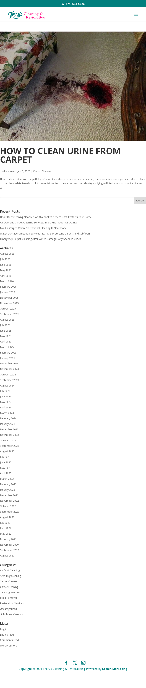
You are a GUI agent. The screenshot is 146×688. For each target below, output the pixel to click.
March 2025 (7, 347)
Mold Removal (8, 597)
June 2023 (5, 462)
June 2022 (5, 528)
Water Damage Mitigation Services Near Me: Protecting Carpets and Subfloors (45, 233)
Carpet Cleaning (42, 171)
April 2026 (5, 275)
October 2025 (8, 308)
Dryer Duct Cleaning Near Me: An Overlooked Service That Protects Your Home (46, 217)
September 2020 (9, 550)
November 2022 (9, 500)
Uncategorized (8, 608)
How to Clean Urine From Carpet (60, 155)
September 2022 (9, 511)
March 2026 (7, 281)
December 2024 (9, 363)
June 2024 (5, 396)
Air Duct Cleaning (10, 570)
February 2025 (8, 352)
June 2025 (5, 330)
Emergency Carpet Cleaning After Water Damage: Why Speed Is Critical (41, 239)
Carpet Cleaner (8, 581)
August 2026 (7, 253)
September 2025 (9, 314)
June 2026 (5, 264)
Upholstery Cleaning (11, 614)
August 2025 (7, 319)
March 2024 (7, 413)
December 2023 (9, 429)
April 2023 (5, 473)
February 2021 (8, 539)
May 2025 (5, 336)
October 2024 (8, 374)
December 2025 (9, 297)
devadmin (9, 171)
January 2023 (7, 489)
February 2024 (8, 418)
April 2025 (5, 341)
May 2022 (5, 533)
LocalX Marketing (114, 669)
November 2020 (9, 544)
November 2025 (9, 303)
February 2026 (8, 286)
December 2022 (9, 495)
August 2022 (7, 517)
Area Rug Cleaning (10, 576)
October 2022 (8, 506)
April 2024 (5, 407)
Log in (3, 629)
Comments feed (9, 640)
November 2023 (9, 435)
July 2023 (5, 456)
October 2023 (8, 440)
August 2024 (7, 385)
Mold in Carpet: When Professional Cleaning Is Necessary (33, 228)
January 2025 (7, 358)
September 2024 (9, 380)
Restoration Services (12, 603)
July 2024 (5, 391)
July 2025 (5, 325)
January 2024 (7, 424)
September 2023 (9, 445)
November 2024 (9, 369)
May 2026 (5, 270)
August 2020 (7, 555)
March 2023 (7, 478)
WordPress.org (8, 645)
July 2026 (5, 259)
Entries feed (7, 634)
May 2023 (5, 468)
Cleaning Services (10, 592)
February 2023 (8, 484)
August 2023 (7, 451)
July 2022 (5, 522)
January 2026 (7, 292)
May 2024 (5, 402)
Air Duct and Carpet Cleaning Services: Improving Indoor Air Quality (38, 222)
